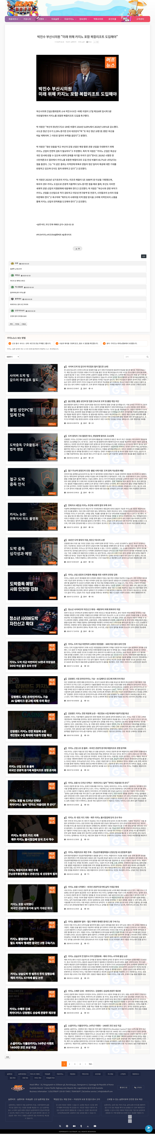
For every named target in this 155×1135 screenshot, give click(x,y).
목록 (11, 324)
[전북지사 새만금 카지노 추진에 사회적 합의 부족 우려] (77, 517)
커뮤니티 (27, 18)
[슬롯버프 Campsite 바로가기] (88, 1126)
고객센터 (140, 18)
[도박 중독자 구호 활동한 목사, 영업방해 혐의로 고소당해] (77, 447)
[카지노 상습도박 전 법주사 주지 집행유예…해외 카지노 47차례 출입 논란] (77, 967)
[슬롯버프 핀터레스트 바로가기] (67, 1126)
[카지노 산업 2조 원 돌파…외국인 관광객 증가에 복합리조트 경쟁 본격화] (77, 759)
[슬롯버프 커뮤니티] (23, 8)
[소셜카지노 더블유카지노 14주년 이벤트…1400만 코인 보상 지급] (77, 1037)
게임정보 (72, 1074)
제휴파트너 (14, 18)
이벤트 (41, 18)
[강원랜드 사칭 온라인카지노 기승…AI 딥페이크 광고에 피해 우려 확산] (77, 690)
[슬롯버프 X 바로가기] (60, 1126)
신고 (143, 256)
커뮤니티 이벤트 (35, 1074)
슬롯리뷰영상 (22, 1074)
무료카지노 (69, 18)
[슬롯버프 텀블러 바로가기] (81, 1126)
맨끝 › (91, 1064)
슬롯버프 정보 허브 (33, 1115)
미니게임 (110, 1074)
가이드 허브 (37, 1078)
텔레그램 (124, 1087)
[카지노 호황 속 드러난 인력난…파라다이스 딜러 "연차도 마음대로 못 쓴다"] (77, 794)
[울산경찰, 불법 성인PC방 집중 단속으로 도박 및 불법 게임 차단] (77, 412)
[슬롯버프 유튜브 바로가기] (95, 1126)
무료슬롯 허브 (50, 1078)
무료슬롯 (55, 18)
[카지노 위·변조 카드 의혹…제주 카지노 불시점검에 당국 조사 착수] (77, 829)
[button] (77, 338)
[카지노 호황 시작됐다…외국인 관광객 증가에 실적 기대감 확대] (77, 898)
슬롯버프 (9, 1074)
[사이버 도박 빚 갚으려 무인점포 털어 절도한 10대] (77, 378)
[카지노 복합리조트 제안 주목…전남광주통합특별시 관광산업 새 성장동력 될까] (77, 863)
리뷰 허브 (25, 1078)
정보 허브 (13, 1078)
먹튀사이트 (98, 18)
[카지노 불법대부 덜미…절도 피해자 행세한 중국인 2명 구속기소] (77, 933)
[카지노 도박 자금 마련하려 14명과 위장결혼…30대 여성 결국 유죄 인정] (77, 655)
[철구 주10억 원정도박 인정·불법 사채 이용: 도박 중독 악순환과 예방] (77, 482)
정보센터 (83, 18)
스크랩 (96, 42)
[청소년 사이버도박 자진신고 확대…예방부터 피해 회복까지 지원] (77, 621)
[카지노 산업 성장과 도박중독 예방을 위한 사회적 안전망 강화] (77, 586)
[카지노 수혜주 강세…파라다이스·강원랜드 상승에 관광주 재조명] (77, 1002)
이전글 (17, 324)
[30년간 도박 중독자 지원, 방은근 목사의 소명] (77, 551)
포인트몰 (112, 18)
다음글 (24, 324)
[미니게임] (126, 18)
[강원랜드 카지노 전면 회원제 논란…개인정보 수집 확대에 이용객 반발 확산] (77, 725)
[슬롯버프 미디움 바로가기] (74, 1126)
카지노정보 (121, 343)
